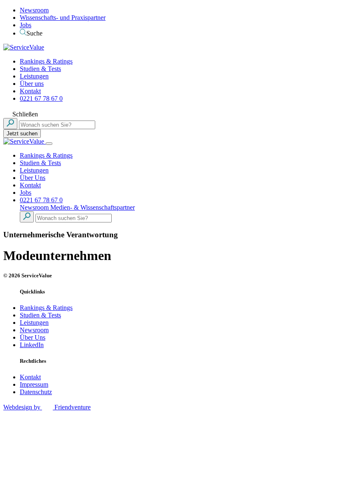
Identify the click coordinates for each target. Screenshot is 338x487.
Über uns (32, 83)
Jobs (25, 24)
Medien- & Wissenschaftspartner (92, 207)
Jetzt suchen (22, 133)
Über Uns (32, 177)
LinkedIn (32, 344)
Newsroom (34, 10)
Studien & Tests (40, 68)
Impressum (34, 384)
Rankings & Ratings (46, 61)
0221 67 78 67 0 (41, 98)
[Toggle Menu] (49, 143)
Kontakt (30, 91)
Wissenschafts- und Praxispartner (63, 17)
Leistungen (34, 76)
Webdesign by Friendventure (47, 407)
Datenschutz (36, 391)
